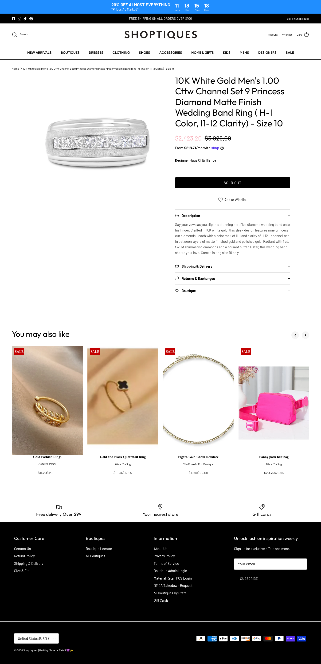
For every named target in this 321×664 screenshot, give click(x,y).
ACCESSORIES (170, 53)
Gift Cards (161, 600)
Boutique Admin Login (170, 571)
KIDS (227, 53)
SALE (290, 53)
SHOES (144, 53)
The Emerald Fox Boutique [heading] (198, 464)
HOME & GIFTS (202, 53)
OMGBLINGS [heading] (47, 464)
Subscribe (249, 579)
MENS (244, 53)
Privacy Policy (164, 556)
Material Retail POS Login (173, 578)
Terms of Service (166, 563)
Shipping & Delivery (28, 563)
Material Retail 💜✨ (61, 650)
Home (15, 68)
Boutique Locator (99, 548)
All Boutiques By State (170, 593)
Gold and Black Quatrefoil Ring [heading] (123, 457)
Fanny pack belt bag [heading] (274, 457)
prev (295, 335)
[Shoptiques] (161, 34)
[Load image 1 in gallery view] (98, 142)
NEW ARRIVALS (39, 53)
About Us (160, 548)
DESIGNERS (267, 53)
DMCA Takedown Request (173, 585)
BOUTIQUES (70, 53)
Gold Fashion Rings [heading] (47, 457)
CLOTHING (121, 53)
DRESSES (96, 53)
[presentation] (47, 467)
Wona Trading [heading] (123, 464)
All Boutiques (95, 556)
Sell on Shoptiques (298, 18)
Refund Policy (24, 556)
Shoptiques (30, 650)
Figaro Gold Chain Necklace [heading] (198, 457)
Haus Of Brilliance (203, 160)
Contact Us (22, 548)
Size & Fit (21, 571)
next (305, 335)
